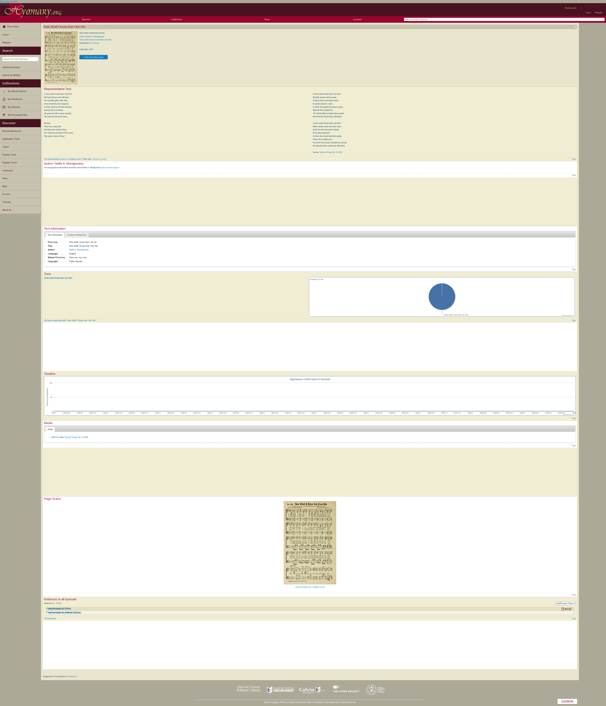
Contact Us (292, 702)
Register (598, 13)
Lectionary (7, 170)
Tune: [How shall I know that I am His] (95, 40)
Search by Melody (11, 75)
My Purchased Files (17, 115)
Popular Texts (9, 155)
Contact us (72, 676)
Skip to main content (8, 1)
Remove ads (570, 8)
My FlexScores (15, 99)
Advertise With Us (306, 702)
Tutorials (6, 202)
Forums (6, 194)
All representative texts (54, 159)
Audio (50, 429)
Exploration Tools (11, 139)
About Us (7, 210)
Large (103, 159)
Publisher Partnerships (325, 702)
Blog (4, 186)
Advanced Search (11, 67)
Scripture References (76, 235)
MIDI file (55, 437)
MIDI (91, 49)
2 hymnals (95, 43)
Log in (588, 13)
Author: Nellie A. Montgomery (91, 37)
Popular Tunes (9, 162)
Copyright (274, 702)
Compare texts (74, 159)
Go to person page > (111, 167)
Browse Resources (11, 131)
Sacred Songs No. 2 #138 (331, 152)
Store (267, 19)
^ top (573, 159)
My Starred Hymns (17, 91)
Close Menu (13, 26)
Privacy (283, 702)
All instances (50, 618)
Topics (5, 147)
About (266, 702)
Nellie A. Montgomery (79, 250)
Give (338, 702)
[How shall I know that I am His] (58, 278)
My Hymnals (14, 107)
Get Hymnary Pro (349, 702)
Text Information (55, 235)
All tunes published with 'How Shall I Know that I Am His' (70, 320)
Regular (96, 159)
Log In (5, 34)
